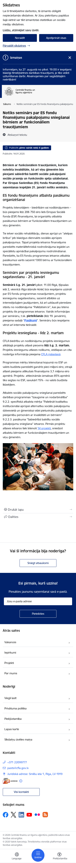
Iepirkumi (10, 652)
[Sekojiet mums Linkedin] (21, 814)
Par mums (10, 673)
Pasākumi (30, 320)
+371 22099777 (17, 762)
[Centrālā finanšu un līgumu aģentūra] (39, 96)
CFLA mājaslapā (51, 354)
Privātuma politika (15, 708)
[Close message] (70, 57)
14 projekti (44, 428)
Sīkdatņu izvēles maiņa (18, 739)
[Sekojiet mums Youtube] (29, 814)
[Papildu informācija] (20, 781)
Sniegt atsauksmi (38, 563)
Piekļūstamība (13, 719)
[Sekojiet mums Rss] (45, 814)
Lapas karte (11, 729)
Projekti (9, 663)
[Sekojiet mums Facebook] (5, 814)
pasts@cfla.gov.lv (18, 768)
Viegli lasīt (10, 698)
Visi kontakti (21, 792)
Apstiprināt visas (56, 38)
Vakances (10, 642)
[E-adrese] (10, 781)
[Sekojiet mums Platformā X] (13, 814)
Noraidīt (20, 38)
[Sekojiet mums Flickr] (37, 814)
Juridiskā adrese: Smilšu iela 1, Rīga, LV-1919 (35, 774)
